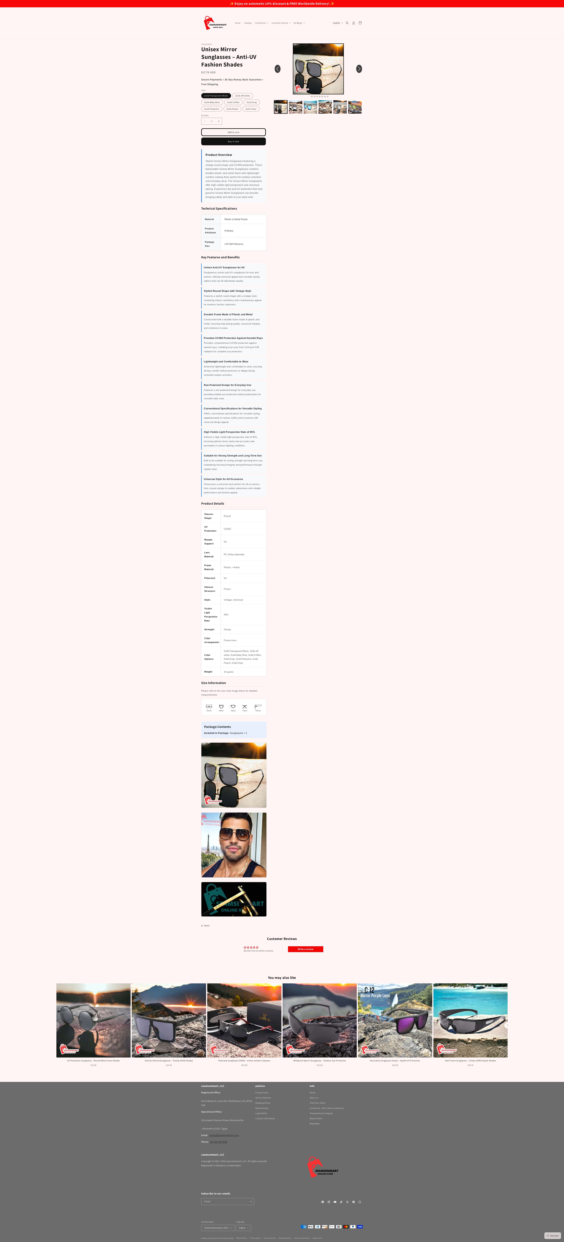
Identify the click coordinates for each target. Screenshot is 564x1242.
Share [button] (207, 925)
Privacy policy (255, 1238)
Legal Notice (261, 1113)
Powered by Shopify (226, 1238)
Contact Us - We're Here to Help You (327, 1108)
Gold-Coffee (233, 102)
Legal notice (317, 1238)
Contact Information (265, 1118)
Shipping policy (285, 1238)
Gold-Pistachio (211, 109)
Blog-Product (316, 1118)
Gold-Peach (232, 109)
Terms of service (270, 1238)
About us (314, 1097)
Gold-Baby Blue (212, 102)
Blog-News (315, 1123)
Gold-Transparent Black (216, 95)
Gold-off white (242, 95)
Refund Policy (261, 1108)
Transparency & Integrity (321, 1113)
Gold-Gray (252, 102)
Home (312, 1092)
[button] (261, 23)
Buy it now (233, 141)
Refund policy (241, 1238)
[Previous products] (56, 1025)
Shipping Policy (262, 1103)
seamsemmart (212, 1238)
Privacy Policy (261, 1092)
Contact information (302, 1238)
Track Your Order (318, 1103)
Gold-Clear (251, 109)
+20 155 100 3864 (218, 1141)
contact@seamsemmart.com (224, 1135)
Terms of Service (263, 1097)
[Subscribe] (250, 1201)
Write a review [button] (305, 949)
